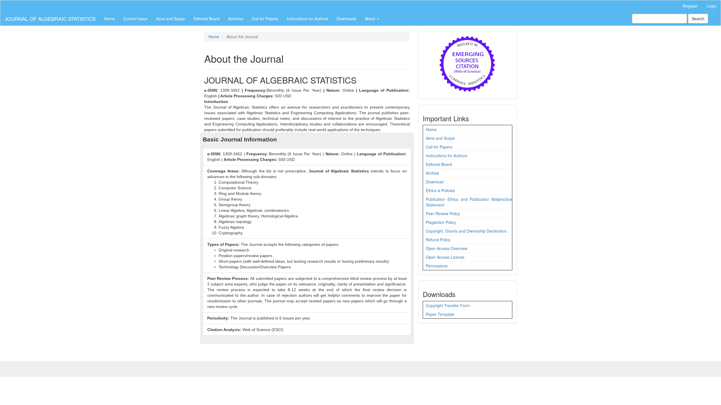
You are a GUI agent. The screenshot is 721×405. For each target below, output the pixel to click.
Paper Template (440, 314)
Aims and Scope (170, 18)
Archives (235, 18)
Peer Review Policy (443, 213)
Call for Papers (265, 18)
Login (711, 6)
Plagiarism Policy (441, 222)
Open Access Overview (446, 248)
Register (690, 6)
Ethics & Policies (440, 190)
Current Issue (135, 18)
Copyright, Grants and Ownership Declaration (466, 231)
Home (109, 18)
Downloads (346, 18)
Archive (432, 173)
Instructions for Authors (307, 18)
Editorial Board (206, 18)
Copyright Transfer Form (448, 305)
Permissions (437, 266)
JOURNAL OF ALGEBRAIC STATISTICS (50, 18)
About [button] (370, 18)
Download (435, 181)
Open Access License (445, 257)
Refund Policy (438, 239)
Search (698, 18)
